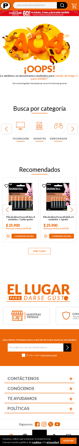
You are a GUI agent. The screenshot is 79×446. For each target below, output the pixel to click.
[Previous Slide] (6, 129)
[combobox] (40, 5)
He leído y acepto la (41, 355)
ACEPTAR (68, 440)
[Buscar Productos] (62, 5)
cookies (36, 442)
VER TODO (39, 251)
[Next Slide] (72, 129)
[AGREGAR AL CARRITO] (10, 232)
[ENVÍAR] (67, 347)
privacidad (53, 442)
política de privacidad (49, 355)
